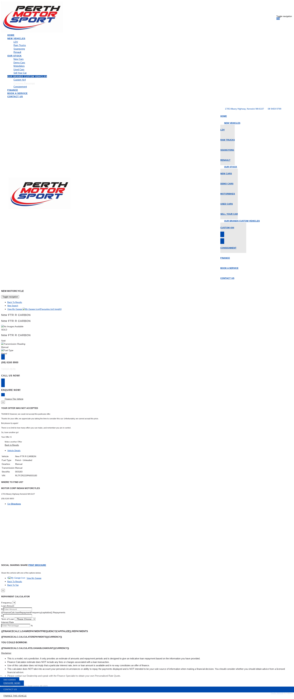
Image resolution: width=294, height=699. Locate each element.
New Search (12, 306)
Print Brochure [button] (37, 565)
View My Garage (34, 309)
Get (14, 504)
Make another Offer (13, 442)
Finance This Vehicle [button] (14, 399)
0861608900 (10, 680)
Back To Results (14, 302)
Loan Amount (7, 606)
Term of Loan (7, 619)
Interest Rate (7, 622)
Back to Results (12, 445)
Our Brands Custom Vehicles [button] (27, 76)
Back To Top (13, 585)
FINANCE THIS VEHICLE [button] (15, 696)
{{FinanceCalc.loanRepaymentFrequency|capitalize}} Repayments (33, 612)
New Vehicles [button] (16, 38)
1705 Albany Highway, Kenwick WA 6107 (244, 109)
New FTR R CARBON (16, 314)
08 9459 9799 (274, 109)
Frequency (6, 602)
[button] (147, 653)
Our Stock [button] (14, 56)
